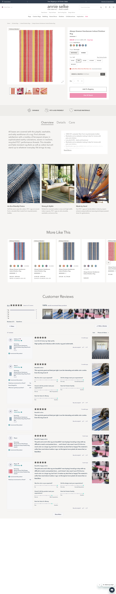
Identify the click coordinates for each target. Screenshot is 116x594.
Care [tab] (72, 122)
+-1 (86, 269)
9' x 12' (99, 60)
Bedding (45, 16)
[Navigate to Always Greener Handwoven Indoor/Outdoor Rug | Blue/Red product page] (19, 250)
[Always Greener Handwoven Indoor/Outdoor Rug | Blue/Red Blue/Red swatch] (80, 45)
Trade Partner (44, 12)
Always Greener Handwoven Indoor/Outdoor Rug (43, 23)
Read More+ (68, 150)
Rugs (29, 16)
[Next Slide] (107, 314)
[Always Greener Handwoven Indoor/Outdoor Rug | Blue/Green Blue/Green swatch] (71, 45)
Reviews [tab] (10, 322)
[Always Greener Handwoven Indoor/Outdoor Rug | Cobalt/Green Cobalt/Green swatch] (77, 45)
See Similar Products (96, 68)
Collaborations (70, 16)
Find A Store (7, 1)
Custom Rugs (37, 16)
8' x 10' (92, 60)
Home (8, 23)
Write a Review (103, 326)
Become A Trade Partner (107, 1)
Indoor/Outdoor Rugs (25, 23)
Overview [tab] (47, 122)
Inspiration (80, 16)
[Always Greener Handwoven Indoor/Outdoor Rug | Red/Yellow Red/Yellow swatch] (14, 266)
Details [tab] (61, 122)
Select (102, 74)
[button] (73, 36)
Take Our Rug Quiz (62, 12)
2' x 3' (72, 60)
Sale (86, 16)
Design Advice (71, 12)
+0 (26, 265)
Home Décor (53, 16)
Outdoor (61, 16)
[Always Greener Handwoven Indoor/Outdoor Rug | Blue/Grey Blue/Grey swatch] (83, 45)
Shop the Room (52, 12)
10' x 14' (73, 64)
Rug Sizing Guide (102, 57)
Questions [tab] (19, 322)
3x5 (79, 60)
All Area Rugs (15, 23)
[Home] (58, 9)
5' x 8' (84, 60)
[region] (75, 314)
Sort (94, 332)
